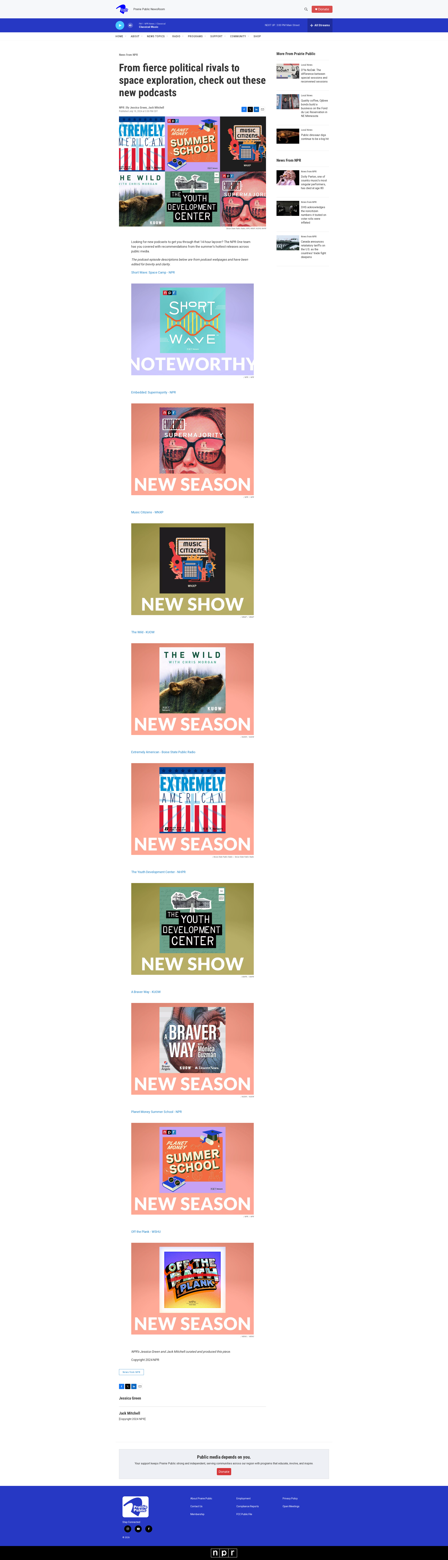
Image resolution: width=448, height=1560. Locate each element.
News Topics (156, 36)
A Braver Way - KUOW (146, 992)
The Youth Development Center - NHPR (158, 872)
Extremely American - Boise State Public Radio (163, 752)
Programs (195, 36)
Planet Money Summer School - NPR (156, 1112)
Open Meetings (291, 1506)
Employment (243, 1498)
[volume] (130, 25)
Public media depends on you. (224, 1457)
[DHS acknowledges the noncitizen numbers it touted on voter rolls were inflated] (287, 208)
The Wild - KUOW (143, 632)
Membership (197, 1514)
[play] (120, 25)
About (135, 36)
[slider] (135, 25)
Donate (323, 9)
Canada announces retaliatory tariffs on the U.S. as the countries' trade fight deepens (313, 249)
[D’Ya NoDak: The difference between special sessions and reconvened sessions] (287, 71)
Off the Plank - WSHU (146, 1231)
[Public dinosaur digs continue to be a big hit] (287, 136)
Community (238, 36)
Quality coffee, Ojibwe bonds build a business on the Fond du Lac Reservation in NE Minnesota (314, 108)
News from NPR (128, 54)
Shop (257, 36)
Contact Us (196, 1506)
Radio (176, 36)
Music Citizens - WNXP (147, 512)
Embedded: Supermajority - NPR (153, 392)
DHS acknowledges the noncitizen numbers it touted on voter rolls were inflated (313, 215)
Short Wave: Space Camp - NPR (153, 272)
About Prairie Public (201, 1498)
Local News (306, 64)
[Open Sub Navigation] (125, 36)
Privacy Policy (290, 1498)
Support (216, 36)
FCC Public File (244, 1514)
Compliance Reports (247, 1506)
